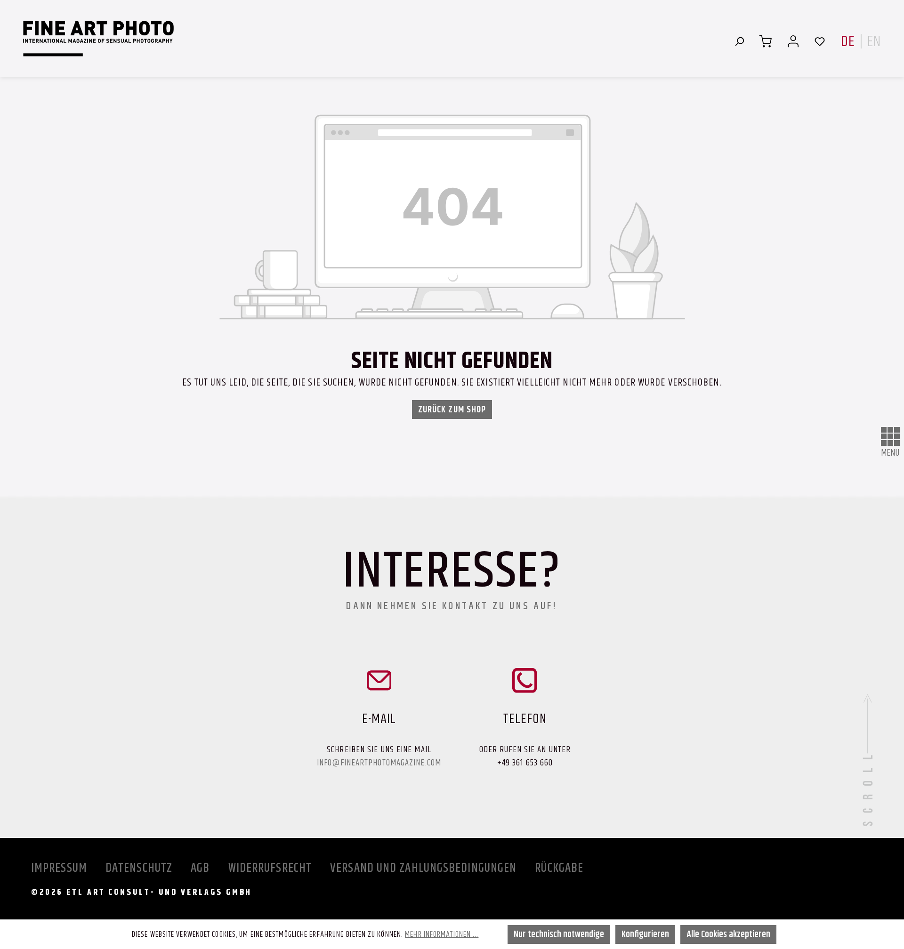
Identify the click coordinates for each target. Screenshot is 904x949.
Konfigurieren (645, 934)
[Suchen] (739, 41)
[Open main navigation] (890, 436)
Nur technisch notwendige (559, 934)
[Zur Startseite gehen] (98, 38)
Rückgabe (559, 868)
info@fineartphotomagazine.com (379, 762)
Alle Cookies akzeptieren (728, 934)
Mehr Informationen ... (441, 934)
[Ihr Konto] (793, 41)
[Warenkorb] (765, 41)
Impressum (60, 868)
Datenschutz (140, 868)
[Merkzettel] (820, 41)
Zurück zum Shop (452, 409)
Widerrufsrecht (271, 868)
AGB (201, 868)
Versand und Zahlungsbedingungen (424, 868)
